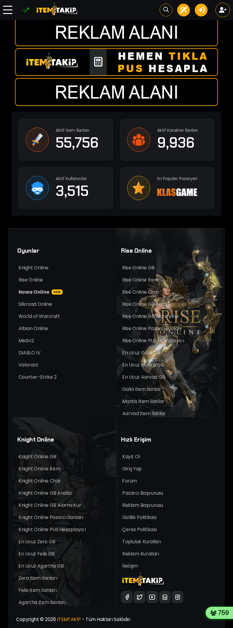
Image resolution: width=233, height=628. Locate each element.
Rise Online (31, 279)
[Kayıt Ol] (222, 10)
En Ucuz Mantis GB (143, 364)
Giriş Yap (132, 468)
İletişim (130, 565)
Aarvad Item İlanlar (144, 413)
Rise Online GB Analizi (146, 304)
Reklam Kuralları (140, 553)
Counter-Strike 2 (37, 377)
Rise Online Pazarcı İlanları (151, 328)
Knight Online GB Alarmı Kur (50, 505)
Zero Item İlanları (38, 578)
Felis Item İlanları (37, 590)
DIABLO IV (29, 352)
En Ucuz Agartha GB (41, 565)
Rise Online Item (140, 279)
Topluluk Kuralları (141, 541)
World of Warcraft (39, 316)
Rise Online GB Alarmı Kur (150, 316)
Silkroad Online (35, 304)
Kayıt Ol (131, 456)
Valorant (29, 364)
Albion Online (33, 328)
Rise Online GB (138, 267)
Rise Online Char (140, 291)
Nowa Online (40, 291)
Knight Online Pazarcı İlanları (51, 517)
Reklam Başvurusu (142, 505)
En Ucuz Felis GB (37, 553)
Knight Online (34, 267)
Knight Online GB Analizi (45, 493)
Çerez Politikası (139, 529)
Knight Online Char (40, 480)
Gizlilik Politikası (139, 517)
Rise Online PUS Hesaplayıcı (153, 340)
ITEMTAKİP (69, 619)
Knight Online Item (39, 468)
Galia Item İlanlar (141, 389)
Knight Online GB (37, 456)
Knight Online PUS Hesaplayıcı (52, 529)
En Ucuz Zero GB (37, 541)
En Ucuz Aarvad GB (143, 377)
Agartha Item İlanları (42, 602)
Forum (129, 480)
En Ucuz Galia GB (141, 352)
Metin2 (26, 340)
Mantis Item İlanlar (143, 401)
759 (224, 613)
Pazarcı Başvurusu (142, 493)
